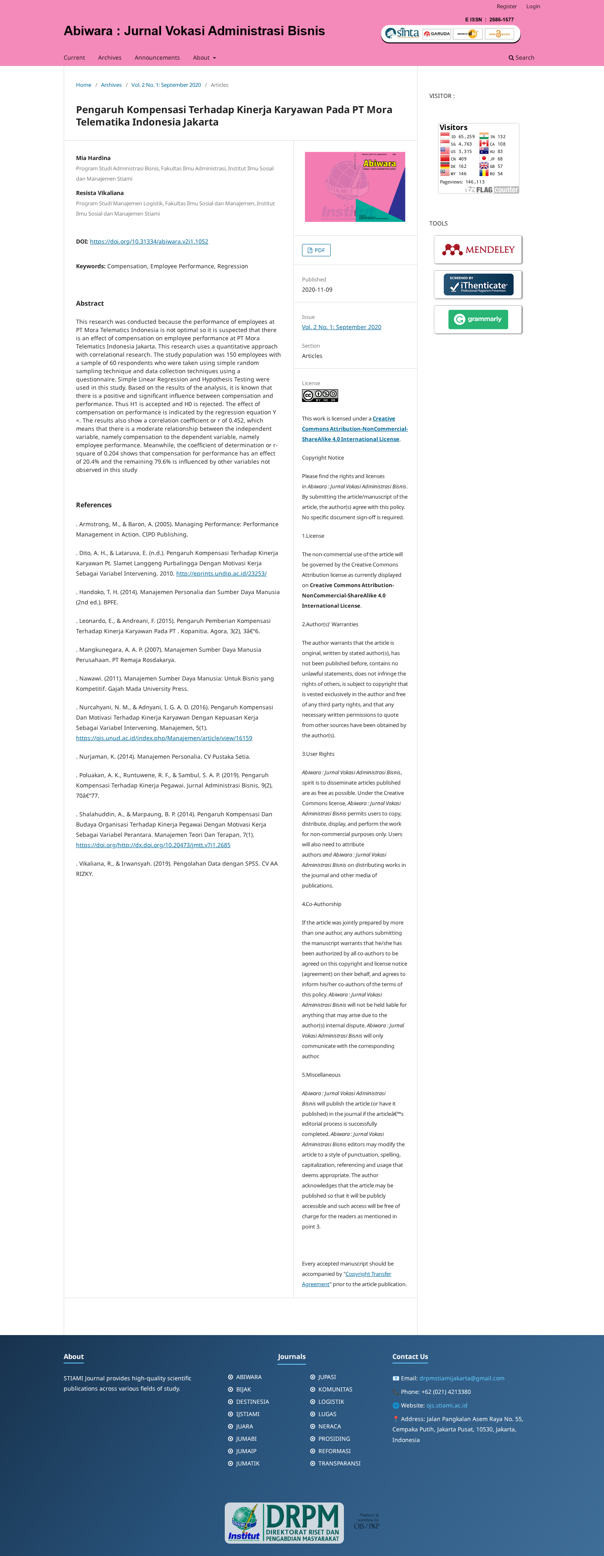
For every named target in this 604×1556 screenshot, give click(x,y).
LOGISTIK (331, 1401)
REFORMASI (334, 1451)
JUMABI (246, 1438)
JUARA (244, 1426)
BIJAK (243, 1389)
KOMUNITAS (335, 1389)
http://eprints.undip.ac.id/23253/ (221, 573)
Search (524, 57)
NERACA (329, 1426)
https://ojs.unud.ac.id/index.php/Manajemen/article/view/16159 (164, 738)
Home (83, 84)
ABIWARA (249, 1377)
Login (533, 6)
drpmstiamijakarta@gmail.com (462, 1378)
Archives (110, 57)
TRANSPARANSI (339, 1463)
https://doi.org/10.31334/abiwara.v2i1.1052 (149, 241)
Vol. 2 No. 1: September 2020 (166, 84)
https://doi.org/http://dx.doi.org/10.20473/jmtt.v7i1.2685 (153, 845)
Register (507, 6)
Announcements (157, 57)
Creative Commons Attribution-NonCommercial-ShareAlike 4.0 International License (355, 429)
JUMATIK (248, 1463)
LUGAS (327, 1414)
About (202, 57)
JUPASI (327, 1377)
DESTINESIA (252, 1401)
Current (74, 57)
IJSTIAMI (248, 1414)
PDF (319, 250)
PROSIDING (334, 1438)
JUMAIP (246, 1451)
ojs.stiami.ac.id (447, 1405)
